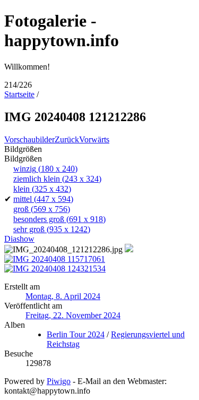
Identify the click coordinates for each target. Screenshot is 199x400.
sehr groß (51, 229)
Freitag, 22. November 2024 (72, 315)
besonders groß (59, 219)
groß (41, 209)
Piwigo (59, 381)
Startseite (19, 94)
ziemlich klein (57, 178)
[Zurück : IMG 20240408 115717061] (54, 258)
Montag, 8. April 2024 (62, 296)
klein (42, 188)
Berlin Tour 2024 (76, 334)
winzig (45, 168)
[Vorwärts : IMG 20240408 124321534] (55, 268)
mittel (43, 198)
